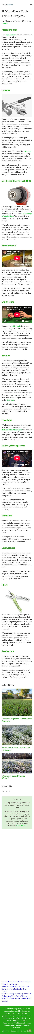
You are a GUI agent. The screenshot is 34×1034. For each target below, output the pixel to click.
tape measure (11, 35)
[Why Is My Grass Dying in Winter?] (17, 763)
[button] (31, 4)
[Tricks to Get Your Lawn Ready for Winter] (17, 735)
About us (5, 1031)
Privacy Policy (26, 1031)
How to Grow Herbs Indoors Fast (15, 987)
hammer (27, 151)
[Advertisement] (17, 849)
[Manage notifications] (30, 1030)
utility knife (16, 326)
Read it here (21, 826)
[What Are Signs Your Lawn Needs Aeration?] (17, 702)
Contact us (15, 1031)
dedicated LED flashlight (12, 430)
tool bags (10, 400)
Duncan (5, 23)
